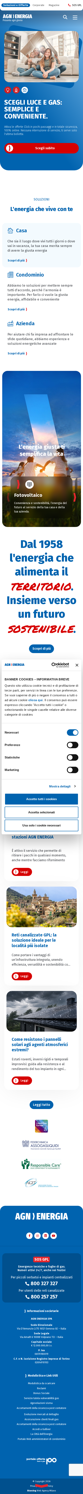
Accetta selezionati (41, 812)
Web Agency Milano (41, 1490)
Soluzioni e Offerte (15, 5)
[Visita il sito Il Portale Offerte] (41, 1456)
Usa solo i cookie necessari (41, 825)
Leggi (24, 872)
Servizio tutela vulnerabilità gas (41, 1398)
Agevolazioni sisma (41, 1403)
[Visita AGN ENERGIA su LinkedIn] (45, 1236)
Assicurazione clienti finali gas (42, 1419)
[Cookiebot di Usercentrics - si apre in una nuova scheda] (52, 665)
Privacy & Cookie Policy (41, 1486)
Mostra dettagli (60, 786)
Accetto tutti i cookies (41, 799)
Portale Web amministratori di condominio (41, 1439)
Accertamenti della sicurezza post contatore (41, 1408)
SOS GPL (77, 5)
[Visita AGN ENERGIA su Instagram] (37, 1236)
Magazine (54, 5)
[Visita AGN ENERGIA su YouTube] (53, 1236)
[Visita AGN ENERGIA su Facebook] (29, 1236)
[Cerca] (65, 17)
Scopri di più (16, 353)
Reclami (41, 1388)
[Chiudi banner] (77, 665)
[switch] (72, 745)
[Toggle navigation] (75, 17)
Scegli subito (45, 148)
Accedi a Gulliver (41, 1429)
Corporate (38, 5)
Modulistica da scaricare (41, 1383)
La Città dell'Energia (41, 1434)
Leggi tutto (41, 1105)
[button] (8, 497)
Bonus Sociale (41, 1393)
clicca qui (35, 700)
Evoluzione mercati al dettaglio (41, 1414)
